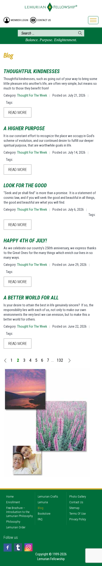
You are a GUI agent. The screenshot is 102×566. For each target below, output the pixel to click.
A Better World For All (31, 298)
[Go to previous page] (6, 360)
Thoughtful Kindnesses (32, 71)
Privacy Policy (77, 519)
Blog (40, 508)
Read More (17, 112)
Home (10, 496)
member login (19, 20)
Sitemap (74, 508)
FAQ (40, 519)
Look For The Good (25, 185)
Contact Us (76, 502)
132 (60, 360)
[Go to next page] (67, 360)
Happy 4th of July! (25, 241)
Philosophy (13, 521)
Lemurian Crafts (48, 496)
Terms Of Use (77, 513)
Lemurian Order (15, 527)
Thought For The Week (32, 95)
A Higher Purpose (24, 128)
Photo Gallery (77, 496)
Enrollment (13, 502)
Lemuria (43, 502)
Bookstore (44, 513)
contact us (44, 20)
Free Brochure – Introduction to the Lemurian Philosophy (19, 512)
